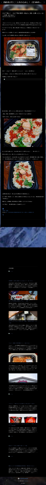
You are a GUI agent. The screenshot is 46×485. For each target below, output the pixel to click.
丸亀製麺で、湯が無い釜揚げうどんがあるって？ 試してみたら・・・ (22, 280)
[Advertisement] (23, 237)
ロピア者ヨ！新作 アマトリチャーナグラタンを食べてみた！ (20, 363)
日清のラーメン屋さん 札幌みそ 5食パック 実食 (18, 445)
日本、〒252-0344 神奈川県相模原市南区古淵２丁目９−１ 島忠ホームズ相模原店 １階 (20, 212)
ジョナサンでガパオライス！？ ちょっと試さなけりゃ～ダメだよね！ (22, 383)
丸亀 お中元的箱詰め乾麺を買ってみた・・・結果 (18, 300)
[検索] (44, 2)
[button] (3, 19)
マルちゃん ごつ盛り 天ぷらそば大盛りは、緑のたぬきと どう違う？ (22, 403)
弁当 (7, 210)
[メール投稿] (3, 209)
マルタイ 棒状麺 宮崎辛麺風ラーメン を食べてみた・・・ (20, 343)
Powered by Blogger (23, 478)
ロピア (4, 210)
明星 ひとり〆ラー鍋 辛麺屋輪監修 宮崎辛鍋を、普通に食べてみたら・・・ (23, 465)
